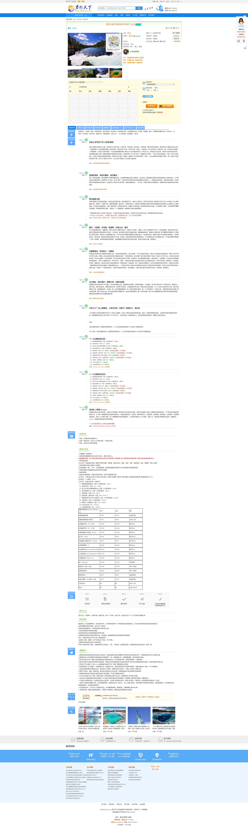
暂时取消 (110, 341)
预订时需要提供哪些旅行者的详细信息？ (76, 786)
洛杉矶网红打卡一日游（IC (99, 348)
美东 (116, 15)
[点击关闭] (245, 16)
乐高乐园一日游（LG (98, 357)
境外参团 (101, 15)
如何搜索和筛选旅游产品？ (136, 777)
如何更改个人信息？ (134, 775)
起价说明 (138, 36)
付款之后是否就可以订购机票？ (95, 770)
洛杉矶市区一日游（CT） (99, 343)
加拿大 (128, 15)
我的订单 (162, 1)
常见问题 (134, 804)
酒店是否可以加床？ (113, 779)
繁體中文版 (155, 1)
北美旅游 (109, 15)
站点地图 (142, 804)
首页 (94, 15)
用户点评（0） (130, 128)
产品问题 (111, 767)
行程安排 (81, 128)
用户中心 (173, 1)
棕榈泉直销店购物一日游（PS (100, 341)
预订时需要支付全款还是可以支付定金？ (76, 777)
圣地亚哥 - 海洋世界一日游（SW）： (102, 353)
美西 (121, 15)
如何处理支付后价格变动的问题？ (95, 779)
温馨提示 (107, 128)
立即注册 (157, 697)
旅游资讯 (143, 15)
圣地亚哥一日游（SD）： (99, 350)
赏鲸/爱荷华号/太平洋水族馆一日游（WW (103, 355)
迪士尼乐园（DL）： (98, 362)
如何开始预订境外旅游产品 (73, 798)
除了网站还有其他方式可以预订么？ (75, 796)
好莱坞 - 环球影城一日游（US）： (101, 360)
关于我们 (151, 15)
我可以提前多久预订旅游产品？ (74, 770)
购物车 (168, 1)
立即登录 (137, 697)
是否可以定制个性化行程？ (115, 777)
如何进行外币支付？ (92, 775)
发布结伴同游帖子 (149, 110)
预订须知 (127, 804)
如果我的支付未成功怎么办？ (94, 777)
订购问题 (69, 767)
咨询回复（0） (117, 128)
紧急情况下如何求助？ (113, 789)
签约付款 (98, 128)
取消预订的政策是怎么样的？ (73, 784)
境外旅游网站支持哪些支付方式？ (95, 772)
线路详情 (85, 19)
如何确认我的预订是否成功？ (73, 779)
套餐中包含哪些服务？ (113, 772)
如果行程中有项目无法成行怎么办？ (117, 784)
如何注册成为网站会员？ (135, 770)
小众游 (135, 15)
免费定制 (160, 112)
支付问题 (90, 767)
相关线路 (141, 128)
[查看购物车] (245, 47)
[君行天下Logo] (80, 12)
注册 (83, 1)
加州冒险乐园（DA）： (99, 364)
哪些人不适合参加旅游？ (114, 782)
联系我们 (111, 804)
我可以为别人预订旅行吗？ (73, 791)
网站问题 (132, 767)
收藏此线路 (177, 41)
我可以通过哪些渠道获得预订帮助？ (75, 793)
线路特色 (72, 128)
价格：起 (89, 729)
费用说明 (89, 128)
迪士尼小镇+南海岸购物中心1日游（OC (103, 346)
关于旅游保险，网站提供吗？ (115, 786)
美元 (178, 1)
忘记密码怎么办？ (133, 772)
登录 (79, 1)
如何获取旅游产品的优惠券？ (115, 775)
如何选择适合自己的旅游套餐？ (116, 770)
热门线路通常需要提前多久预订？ (74, 772)
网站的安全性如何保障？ (135, 779)
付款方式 (119, 804)
